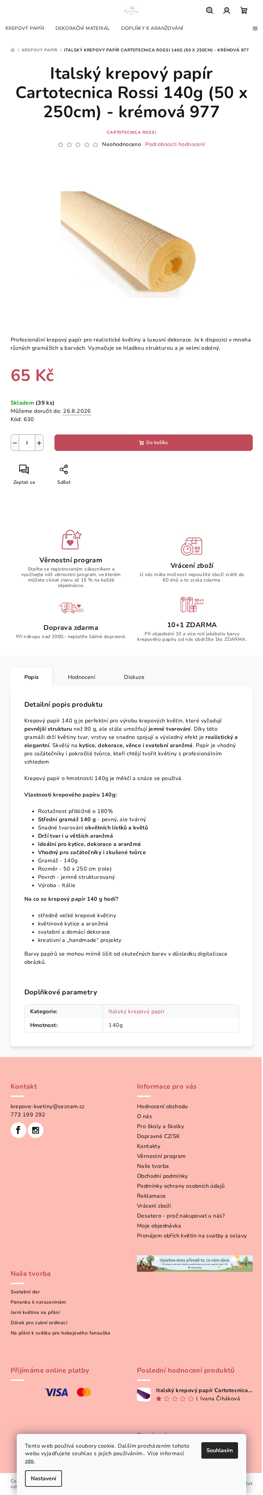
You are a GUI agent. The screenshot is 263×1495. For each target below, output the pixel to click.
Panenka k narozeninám (38, 1302)
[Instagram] (35, 1130)
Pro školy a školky (160, 1126)
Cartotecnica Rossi (131, 132)
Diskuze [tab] (134, 677)
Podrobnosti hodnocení (175, 144)
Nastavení (43, 1478)
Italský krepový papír (137, 1011)
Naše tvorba (153, 1166)
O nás (144, 1116)
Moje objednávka (159, 1226)
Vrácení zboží (154, 1206)
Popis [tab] (31, 677)
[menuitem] (25, 28)
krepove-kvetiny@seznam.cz (48, 1106)
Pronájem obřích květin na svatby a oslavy (192, 1236)
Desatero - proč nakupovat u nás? (181, 1216)
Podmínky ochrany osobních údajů (181, 1186)
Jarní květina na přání (35, 1312)
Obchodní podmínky (162, 1176)
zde (29, 1461)
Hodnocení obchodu (162, 1106)
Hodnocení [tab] (82, 677)
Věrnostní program (161, 1156)
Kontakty (148, 1146)
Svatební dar (25, 1292)
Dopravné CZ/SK (158, 1136)
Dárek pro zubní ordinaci (39, 1322)
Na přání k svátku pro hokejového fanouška (61, 1333)
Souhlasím (219, 1450)
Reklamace (151, 1196)
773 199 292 (28, 1115)
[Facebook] (18, 1130)
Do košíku (157, 442)
